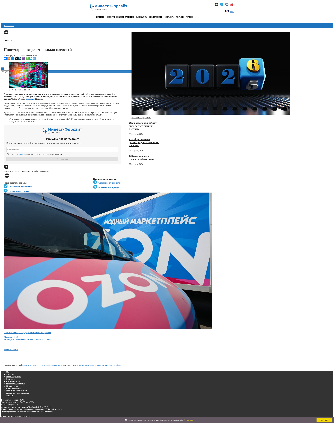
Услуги (189, 17)
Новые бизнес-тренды (108, 187)
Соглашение (188, 420)
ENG (232, 11)
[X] (16, 58)
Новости (111, 17)
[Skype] (30, 58)
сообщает (30, 99)
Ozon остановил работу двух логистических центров (143, 125)
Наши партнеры (13, 377)
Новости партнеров (125, 17)
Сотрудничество (13, 381)
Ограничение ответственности (13, 387)
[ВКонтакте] (5, 58)
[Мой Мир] (12, 58)
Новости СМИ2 (11, 349)
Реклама (180, 17)
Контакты (169, 17)
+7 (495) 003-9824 (26, 402)
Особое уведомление (15, 384)
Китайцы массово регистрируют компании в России (144, 142)
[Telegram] (34, 58)
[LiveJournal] (19, 58)
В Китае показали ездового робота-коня (141, 157)
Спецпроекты (155, 17)
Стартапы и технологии (109, 183)
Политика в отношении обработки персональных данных (17, 393)
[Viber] (23, 58)
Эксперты (99, 17)
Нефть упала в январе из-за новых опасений (41, 365)
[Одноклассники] (8, 58)
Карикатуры (141, 17)
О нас (8, 372)
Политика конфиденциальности (15, 416)
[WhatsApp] (27, 58)
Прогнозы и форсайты (141, 118)
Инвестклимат (9, 26)
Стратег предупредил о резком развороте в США (99, 365)
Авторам (10, 374)
